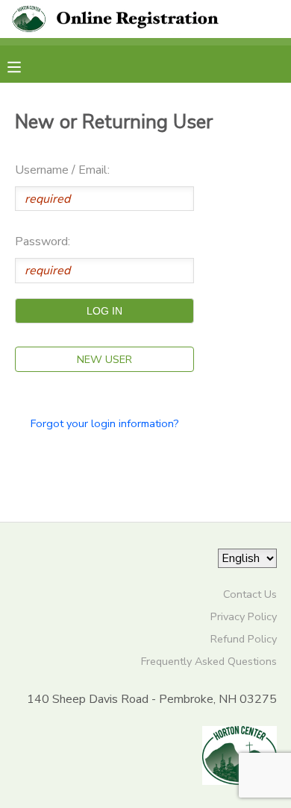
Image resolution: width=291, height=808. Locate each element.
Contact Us (250, 594)
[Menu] (25, 65)
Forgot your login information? (105, 423)
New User (104, 359)
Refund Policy (243, 638)
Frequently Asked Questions (209, 661)
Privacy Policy (243, 616)
